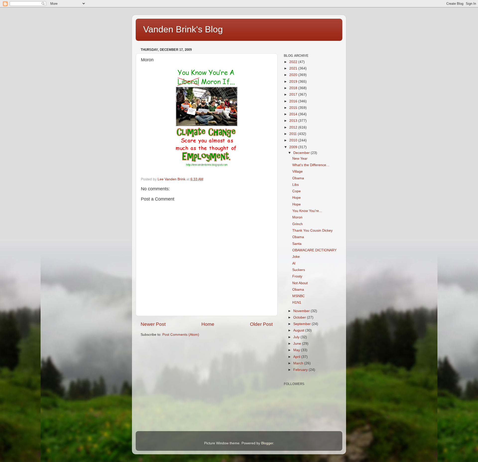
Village (297, 171)
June (297, 343)
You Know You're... (307, 211)
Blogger (267, 443)
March (298, 363)
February (301, 370)
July (296, 337)
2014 (293, 114)
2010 (293, 140)
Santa (296, 244)
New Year (299, 158)
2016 (293, 101)
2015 (293, 108)
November (302, 311)
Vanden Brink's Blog (183, 29)
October (300, 317)
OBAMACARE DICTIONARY (314, 250)
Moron (297, 217)
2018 (293, 88)
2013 (293, 121)
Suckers (298, 270)
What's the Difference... (310, 165)
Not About (300, 283)
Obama (298, 178)
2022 (293, 62)
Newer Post (153, 324)
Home (207, 324)
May (297, 350)
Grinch (297, 224)
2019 (293, 81)
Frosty (297, 276)
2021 (293, 68)
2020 (293, 75)
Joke (296, 257)
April (297, 357)
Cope (296, 191)
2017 (293, 94)
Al (293, 263)
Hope (296, 197)
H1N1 (296, 302)
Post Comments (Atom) (180, 334)
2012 (293, 127)
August (299, 330)
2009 (293, 147)
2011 (293, 134)
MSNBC (298, 296)
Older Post (261, 324)
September (302, 324)
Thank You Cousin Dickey (312, 230)
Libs (295, 185)
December (302, 153)
